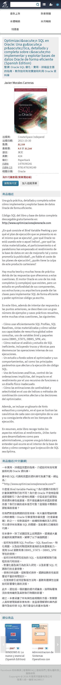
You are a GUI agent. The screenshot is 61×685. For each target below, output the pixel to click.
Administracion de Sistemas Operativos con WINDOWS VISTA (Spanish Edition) (42, 659)
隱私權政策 (53, 670)
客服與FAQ (29, 670)
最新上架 (15, 13)
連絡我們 (41, 670)
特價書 (15, 29)
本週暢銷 (15, 21)
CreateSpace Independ (31, 137)
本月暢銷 (46, 21)
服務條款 (30, 673)
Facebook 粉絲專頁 (11, 670)
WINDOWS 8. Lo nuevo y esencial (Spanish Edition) (15, 655)
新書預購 (46, 13)
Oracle (21, 171)
